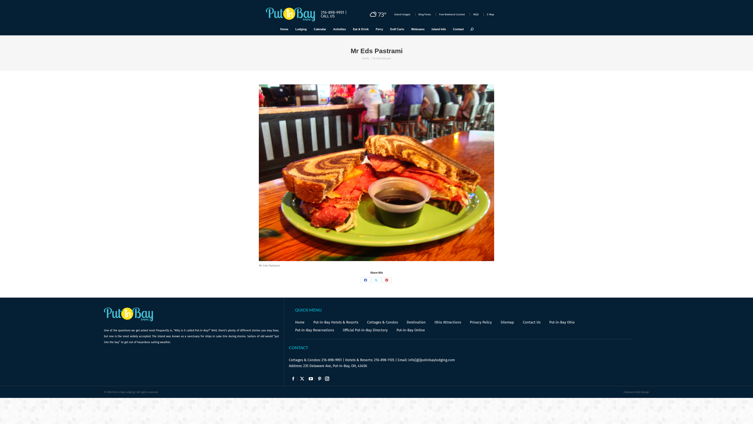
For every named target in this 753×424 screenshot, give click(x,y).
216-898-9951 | (334, 12)
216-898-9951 (331, 360)
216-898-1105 (384, 360)
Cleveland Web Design (636, 392)
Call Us (328, 16)
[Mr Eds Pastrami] (376, 172)
